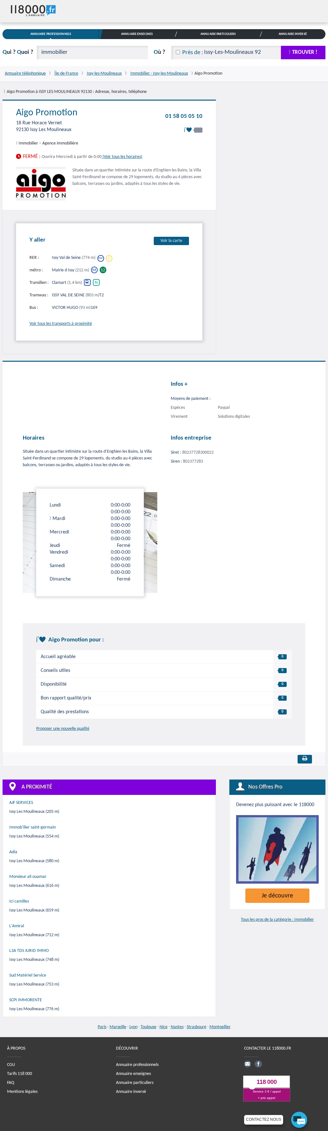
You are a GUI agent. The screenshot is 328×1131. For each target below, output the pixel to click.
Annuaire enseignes (133, 1073)
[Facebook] (258, 1064)
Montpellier (220, 1027)
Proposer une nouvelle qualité (62, 728)
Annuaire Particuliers (218, 34)
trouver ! (304, 52)
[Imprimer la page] (305, 759)
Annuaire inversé (131, 1091)
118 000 (267, 1081)
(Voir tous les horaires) (122, 156)
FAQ (10, 1082)
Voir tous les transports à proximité (60, 323)
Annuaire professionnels (137, 1064)
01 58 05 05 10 (183, 116)
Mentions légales (22, 1091)
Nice (164, 1027)
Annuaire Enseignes (137, 34)
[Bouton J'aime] (193, 130)
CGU (11, 1064)
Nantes (177, 1027)
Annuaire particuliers (134, 1082)
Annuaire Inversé (293, 34)
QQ (18, 52)
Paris (102, 1027)
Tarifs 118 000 (19, 1073)
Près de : (192, 53)
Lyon (133, 1027)
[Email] (247, 1064)
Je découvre (277, 896)
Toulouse (148, 1027)
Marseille (118, 1027)
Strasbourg (196, 1027)
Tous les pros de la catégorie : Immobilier (277, 919)
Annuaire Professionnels (50, 34)
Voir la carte (171, 240)
